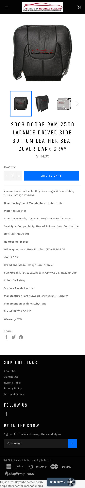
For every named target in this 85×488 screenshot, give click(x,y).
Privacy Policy (13, 388)
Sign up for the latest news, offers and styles (32, 434)
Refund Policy (12, 382)
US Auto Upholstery (23, 460)
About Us (10, 371)
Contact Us (11, 376)
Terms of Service (14, 394)
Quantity (9, 167)
